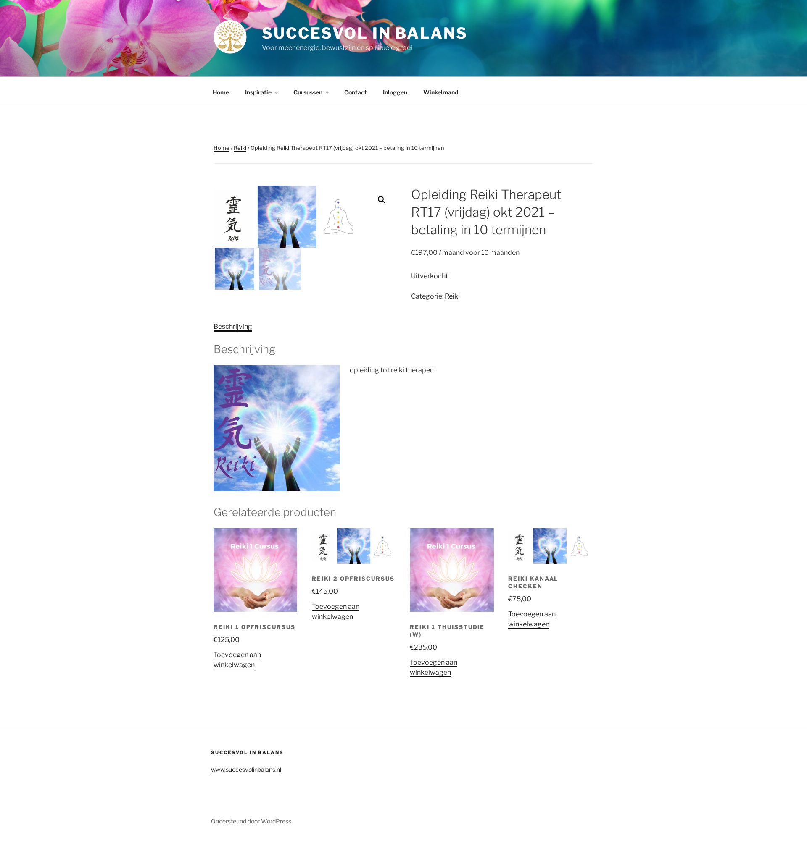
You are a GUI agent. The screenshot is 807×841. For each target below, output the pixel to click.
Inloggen (395, 92)
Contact (355, 92)
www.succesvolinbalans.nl (246, 769)
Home (221, 92)
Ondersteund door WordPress (251, 821)
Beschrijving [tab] (233, 326)
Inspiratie (258, 92)
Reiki (240, 147)
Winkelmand (440, 92)
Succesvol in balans (365, 33)
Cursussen (307, 92)
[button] (381, 199)
